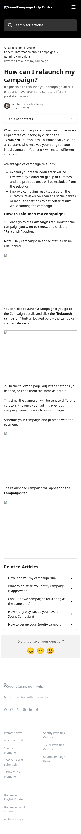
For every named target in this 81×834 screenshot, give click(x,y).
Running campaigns (17, 56)
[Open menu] (73, 7)
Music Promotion (15, 740)
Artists (31, 48)
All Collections (13, 48)
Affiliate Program (15, 819)
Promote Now (13, 733)
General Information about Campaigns (29, 52)
